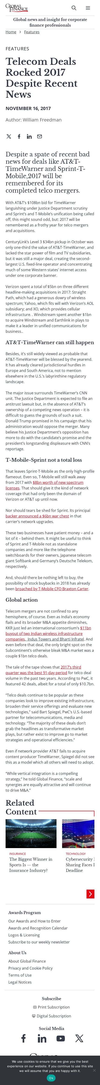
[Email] (41, 137)
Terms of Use (20, 975)
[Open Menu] (88, 8)
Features (32, 32)
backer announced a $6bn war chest (37, 516)
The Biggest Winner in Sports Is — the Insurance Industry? (30, 865)
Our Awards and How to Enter (34, 921)
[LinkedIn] (31, 137)
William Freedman (42, 120)
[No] (94, 1070)
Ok (51, 1078)
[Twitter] (11, 137)
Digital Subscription (54, 1016)
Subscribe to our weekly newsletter (39, 942)
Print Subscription (54, 1007)
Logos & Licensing (24, 935)
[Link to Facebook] (23, 1038)
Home (11, 32)
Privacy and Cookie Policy (30, 968)
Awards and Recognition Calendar (38, 928)
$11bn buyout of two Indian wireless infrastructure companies (48, 633)
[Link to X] (79, 1038)
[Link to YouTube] (61, 1038)
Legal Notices (20, 982)
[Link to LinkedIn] (42, 1038)
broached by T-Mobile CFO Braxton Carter (51, 588)
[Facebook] (21, 137)
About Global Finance (27, 961)
